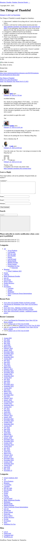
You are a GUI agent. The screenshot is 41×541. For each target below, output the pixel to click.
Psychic (6, 285)
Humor (10, 257)
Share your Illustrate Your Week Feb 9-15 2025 (14, 81)
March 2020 (7, 434)
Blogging (6, 269)
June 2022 (7, 396)
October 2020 (8, 422)
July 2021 (7, 408)
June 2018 (7, 467)
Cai (12, 15)
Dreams (10, 290)
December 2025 (8, 352)
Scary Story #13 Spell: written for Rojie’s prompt (18, 309)
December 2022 (8, 395)
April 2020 (7, 432)
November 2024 (9, 372)
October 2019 (8, 443)
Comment (3, 181)
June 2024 (7, 381)
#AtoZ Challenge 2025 (15, 271)
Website (2, 203)
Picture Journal (12, 264)
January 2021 (8, 417)
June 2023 (7, 389)
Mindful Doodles (13, 262)
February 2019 (8, 455)
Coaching (10, 288)
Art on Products (12, 250)
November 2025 (9, 353)
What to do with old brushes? (9, 80)
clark (11, 93)
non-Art (6, 278)
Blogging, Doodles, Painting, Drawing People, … (15, 2)
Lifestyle (6, 274)
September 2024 (9, 376)
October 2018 (8, 462)
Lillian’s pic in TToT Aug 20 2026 (18, 324)
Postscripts (14, 267)
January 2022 (8, 400)
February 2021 (8, 415)
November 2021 (9, 402)
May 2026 (7, 343)
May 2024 (7, 383)
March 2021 (7, 414)
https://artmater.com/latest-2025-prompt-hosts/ (17, 168)
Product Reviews (9, 283)
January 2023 (8, 393)
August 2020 (8, 426)
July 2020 (7, 427)
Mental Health (12, 261)
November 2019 (9, 441)
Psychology (7, 286)
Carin (11, 146)
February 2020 (8, 436)
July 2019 (7, 448)
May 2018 (7, 469)
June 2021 (7, 410)
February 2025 (8, 369)
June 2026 (7, 341)
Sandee (12, 125)
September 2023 (9, 386)
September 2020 (9, 424)
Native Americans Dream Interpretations (20, 293)
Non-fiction (16, 15)
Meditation (11, 292)
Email (2, 200)
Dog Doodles (12, 255)
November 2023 (9, 384)
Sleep (9, 295)
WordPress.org (8, 537)
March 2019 (7, 453)
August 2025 (8, 359)
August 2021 (8, 407)
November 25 (8, 470)
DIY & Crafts (12, 254)
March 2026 (7, 346)
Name (2, 196)
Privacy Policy (8, 281)
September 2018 (9, 463)
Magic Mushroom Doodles (12, 276)
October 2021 (8, 403)
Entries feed (7, 533)
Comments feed (8, 535)
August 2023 (8, 388)
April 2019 (7, 451)
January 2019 (8, 457)
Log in (6, 531)
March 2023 (7, 391)
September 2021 (9, 405)
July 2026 (7, 340)
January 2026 (8, 350)
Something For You (13, 266)
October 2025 (8, 355)
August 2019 (8, 446)
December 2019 (8, 439)
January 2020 (8, 438)
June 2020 (7, 429)
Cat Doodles (11, 252)
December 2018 (8, 458)
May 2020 (7, 431)
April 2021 (7, 412)
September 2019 (9, 444)
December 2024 (8, 371)
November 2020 (9, 420)
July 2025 (7, 360)
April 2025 (7, 365)
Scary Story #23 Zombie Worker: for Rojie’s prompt (19, 302)
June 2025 (7, 362)
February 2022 (8, 398)
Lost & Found (12, 259)
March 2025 (7, 367)
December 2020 (8, 419)
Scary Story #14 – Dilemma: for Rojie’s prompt (18, 308)
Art (5, 249)
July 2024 (7, 379)
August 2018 (8, 465)
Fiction (6, 273)
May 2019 (7, 450)
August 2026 (8, 338)
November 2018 (9, 460)
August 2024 (8, 377)
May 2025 (7, 364)
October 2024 (8, 374)
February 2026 (8, 348)
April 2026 (7, 345)
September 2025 (9, 357)
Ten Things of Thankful (7, 78)
